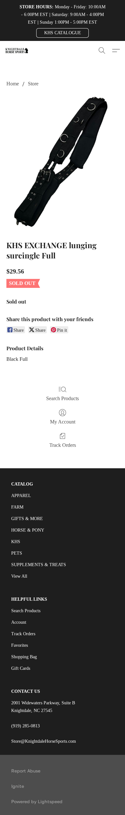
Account (18, 622)
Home (12, 83)
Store (33, 83)
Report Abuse (25, 770)
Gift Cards (20, 668)
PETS (16, 553)
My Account (62, 421)
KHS (15, 541)
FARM (17, 507)
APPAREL (21, 495)
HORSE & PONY (27, 530)
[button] (62, 33)
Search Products (62, 398)
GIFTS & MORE (27, 518)
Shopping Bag (24, 656)
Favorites (19, 645)
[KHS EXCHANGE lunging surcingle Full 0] (62, 162)
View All (19, 576)
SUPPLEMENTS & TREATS (38, 564)
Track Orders (62, 445)
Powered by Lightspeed (37, 801)
